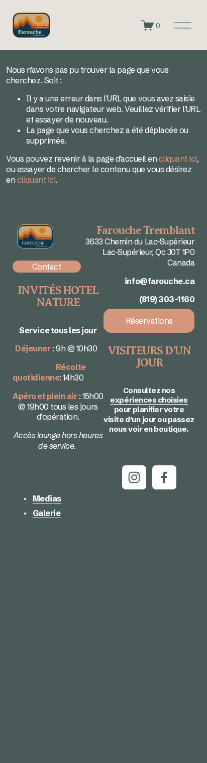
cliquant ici (178, 159)
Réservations (149, 321)
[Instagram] (134, 477)
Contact (46, 267)
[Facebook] (164, 477)
